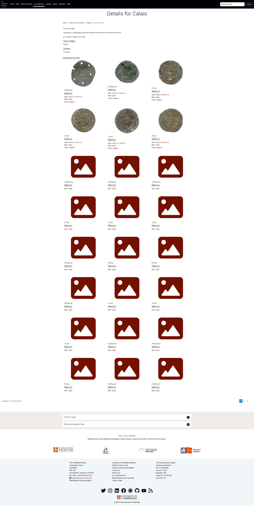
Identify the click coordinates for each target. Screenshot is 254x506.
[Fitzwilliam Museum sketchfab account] (130, 490)
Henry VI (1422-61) (75, 97)
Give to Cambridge (162, 468)
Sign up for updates (127, 436)
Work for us (116, 473)
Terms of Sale (117, 480)
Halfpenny (112, 86)
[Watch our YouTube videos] (144, 490)
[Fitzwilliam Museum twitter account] (103, 490)
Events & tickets (26, 4)
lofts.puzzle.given (85, 480)
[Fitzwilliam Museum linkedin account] (123, 490)
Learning (48, 4)
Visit (17, 4)
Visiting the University (163, 465)
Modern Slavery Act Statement (123, 478)
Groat (154, 88)
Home (12, 4)
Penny (110, 263)
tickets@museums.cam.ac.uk (82, 478)
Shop (68, 4)
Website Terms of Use (120, 465)
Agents (89, 23)
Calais (70, 99)
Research (62, 4)
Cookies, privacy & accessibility (123, 468)
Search (249, 4)
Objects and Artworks (76, 23)
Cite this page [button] (70, 417)
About (55, 4)
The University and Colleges (165, 463)
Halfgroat (68, 90)
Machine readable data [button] (74, 424)
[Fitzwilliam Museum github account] (137, 490)
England (72, 102)
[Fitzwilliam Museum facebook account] (117, 490)
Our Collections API (119, 475)
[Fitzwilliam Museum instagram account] (110, 490)
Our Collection (39, 4)
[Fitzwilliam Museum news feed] (150, 490)
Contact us (116, 470)
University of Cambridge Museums (124, 463)
